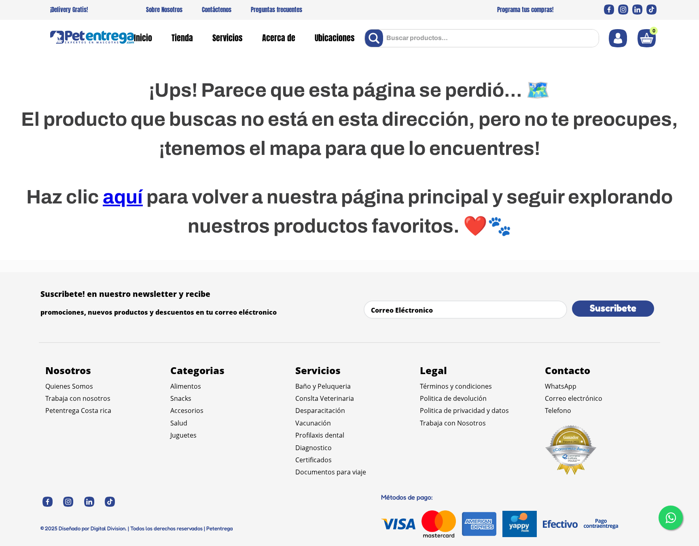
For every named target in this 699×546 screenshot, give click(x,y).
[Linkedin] (637, 9)
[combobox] (481, 38)
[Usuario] (618, 38)
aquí (123, 196)
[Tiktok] (651, 9)
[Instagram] (623, 9)
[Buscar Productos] (375, 38)
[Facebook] (609, 9)
